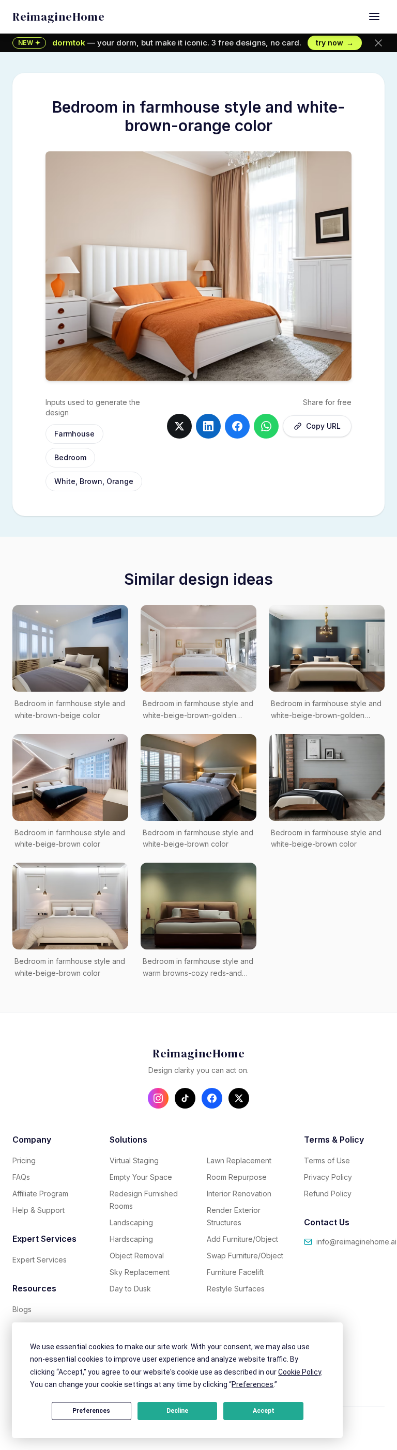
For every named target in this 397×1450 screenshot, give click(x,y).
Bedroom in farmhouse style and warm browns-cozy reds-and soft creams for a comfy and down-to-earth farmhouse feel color (198, 968)
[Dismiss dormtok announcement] (378, 43)
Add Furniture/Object (242, 1239)
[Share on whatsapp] (266, 426)
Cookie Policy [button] (299, 1372)
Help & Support (38, 1210)
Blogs (22, 1309)
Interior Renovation (239, 1193)
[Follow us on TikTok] (185, 1098)
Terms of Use (327, 1160)
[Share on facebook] (237, 426)
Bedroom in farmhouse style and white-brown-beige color (69, 709)
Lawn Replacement (239, 1160)
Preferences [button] (252, 1384)
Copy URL (323, 426)
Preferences (91, 1410)
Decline (177, 1410)
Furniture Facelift (235, 1272)
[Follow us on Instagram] (158, 1098)
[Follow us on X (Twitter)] (238, 1098)
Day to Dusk (130, 1288)
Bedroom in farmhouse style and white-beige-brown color (69, 838)
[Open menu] (374, 16)
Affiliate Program (40, 1193)
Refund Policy (328, 1193)
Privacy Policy (328, 1177)
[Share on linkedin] (208, 426)
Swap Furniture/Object (245, 1255)
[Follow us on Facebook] (212, 1098)
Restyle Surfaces (236, 1288)
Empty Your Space (141, 1177)
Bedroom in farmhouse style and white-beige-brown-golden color (198, 710)
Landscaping (131, 1222)
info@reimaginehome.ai (356, 1241)
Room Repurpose (237, 1177)
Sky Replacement (140, 1272)
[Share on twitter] (179, 426)
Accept (263, 1410)
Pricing (24, 1160)
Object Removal (137, 1255)
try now (335, 42)
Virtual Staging (134, 1160)
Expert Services (39, 1259)
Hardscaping (131, 1239)
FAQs (21, 1177)
